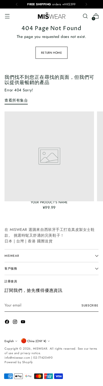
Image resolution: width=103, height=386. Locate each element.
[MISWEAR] (51, 16)
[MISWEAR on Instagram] (15, 322)
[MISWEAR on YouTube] (23, 322)
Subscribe (90, 305)
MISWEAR (40, 348)
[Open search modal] (85, 16)
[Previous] (16, 4)
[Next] (86, 4)
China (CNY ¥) (36, 341)
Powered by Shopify (18, 362)
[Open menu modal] (7, 16)
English (9, 341)
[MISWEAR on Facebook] (7, 322)
